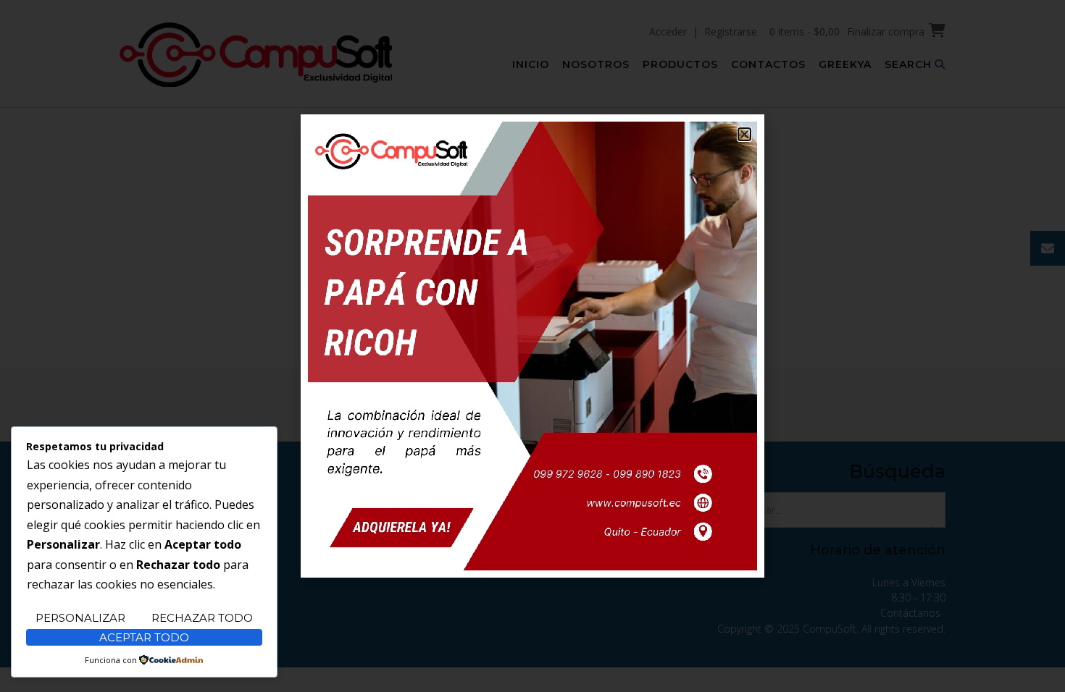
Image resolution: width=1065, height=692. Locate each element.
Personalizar (80, 618)
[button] (744, 134)
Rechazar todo (202, 618)
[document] (532, 346)
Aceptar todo (144, 637)
